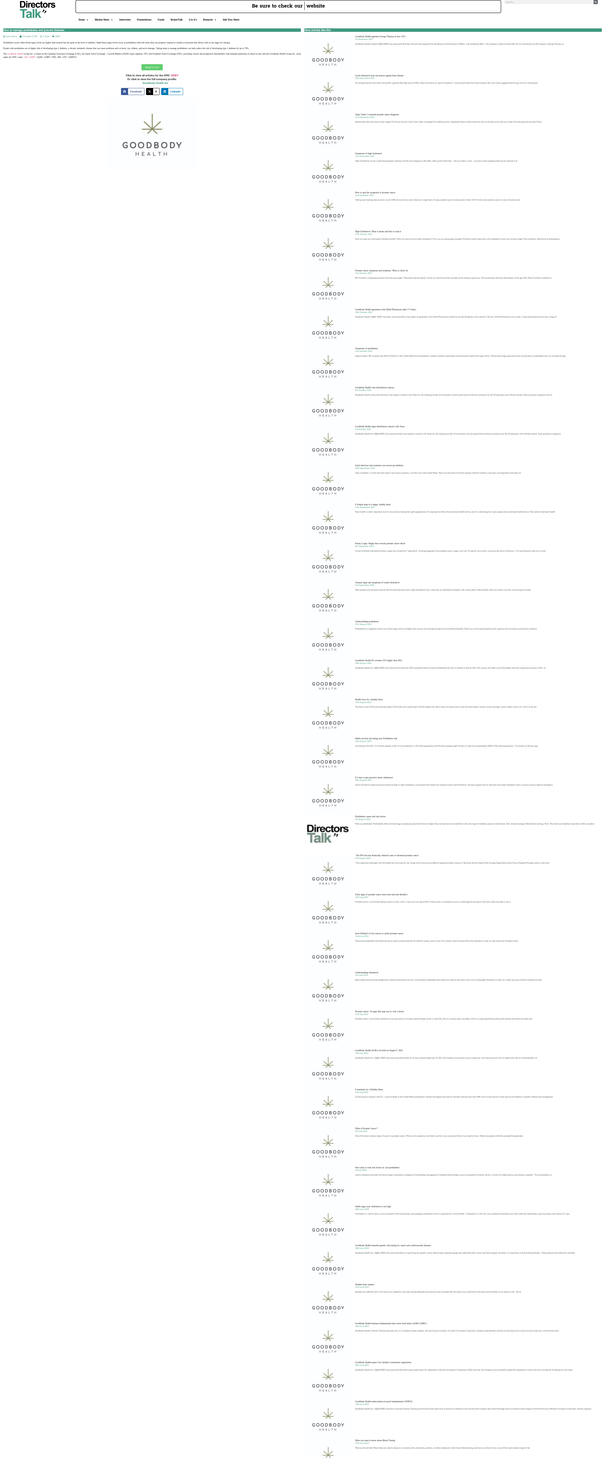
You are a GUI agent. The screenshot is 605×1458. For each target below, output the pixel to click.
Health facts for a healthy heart (369, 699)
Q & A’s (193, 20)
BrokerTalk (177, 20)
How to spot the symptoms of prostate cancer (375, 192)
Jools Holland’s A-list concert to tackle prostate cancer (379, 933)
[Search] (596, 2)
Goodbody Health (15, 54)
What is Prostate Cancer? (366, 1128)
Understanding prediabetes (367, 621)
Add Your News (231, 20)
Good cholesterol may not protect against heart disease (379, 75)
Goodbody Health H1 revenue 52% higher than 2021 (378, 660)
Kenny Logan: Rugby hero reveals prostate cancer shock (380, 543)
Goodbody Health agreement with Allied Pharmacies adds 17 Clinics (385, 309)
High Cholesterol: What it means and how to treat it (378, 231)
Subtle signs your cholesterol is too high (373, 1206)
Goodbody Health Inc (155, 82)
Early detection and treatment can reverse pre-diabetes (379, 465)
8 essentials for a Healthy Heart (369, 1089)
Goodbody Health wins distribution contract (374, 387)
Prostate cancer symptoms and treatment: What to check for (381, 270)
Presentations (144, 20)
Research (208, 20)
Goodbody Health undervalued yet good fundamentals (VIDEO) (383, 1401)
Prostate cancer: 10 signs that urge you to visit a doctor (379, 1011)
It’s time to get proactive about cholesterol (374, 777)
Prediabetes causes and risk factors (370, 816)
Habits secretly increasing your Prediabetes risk (376, 738)
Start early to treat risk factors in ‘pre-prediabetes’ (377, 1167)
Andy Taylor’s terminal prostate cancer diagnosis (377, 114)
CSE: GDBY (29, 57)
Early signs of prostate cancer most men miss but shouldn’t (381, 894)
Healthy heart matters (364, 1284)
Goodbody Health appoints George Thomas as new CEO (380, 36)
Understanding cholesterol (366, 972)
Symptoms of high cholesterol (368, 153)
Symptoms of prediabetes (366, 348)
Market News (102, 20)
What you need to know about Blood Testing (375, 1440)
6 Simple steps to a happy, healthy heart (373, 504)
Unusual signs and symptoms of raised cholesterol (377, 582)
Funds (161, 20)
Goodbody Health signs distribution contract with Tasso (380, 426)
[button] (132, 91)
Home (82, 20)
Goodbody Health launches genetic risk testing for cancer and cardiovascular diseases (393, 1245)
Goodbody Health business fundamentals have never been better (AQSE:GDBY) (391, 1323)
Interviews (125, 20)
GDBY (57, 36)
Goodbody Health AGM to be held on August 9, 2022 (379, 1050)
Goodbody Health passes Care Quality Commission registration (383, 1362)
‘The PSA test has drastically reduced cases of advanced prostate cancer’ (387, 855)
